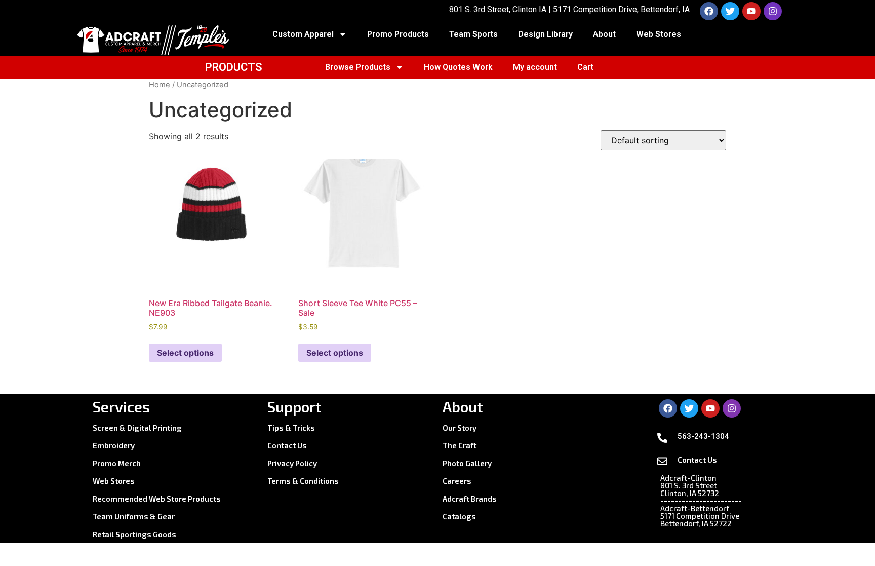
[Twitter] (730, 11)
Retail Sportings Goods (134, 534)
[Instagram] (773, 11)
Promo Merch (117, 463)
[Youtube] (751, 11)
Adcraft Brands (470, 498)
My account (535, 67)
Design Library (545, 34)
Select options (185, 353)
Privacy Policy (292, 463)
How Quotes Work (458, 67)
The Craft (459, 445)
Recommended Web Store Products (157, 498)
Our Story (459, 427)
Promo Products (398, 34)
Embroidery (114, 445)
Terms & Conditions (303, 480)
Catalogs (459, 516)
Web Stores (658, 34)
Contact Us (287, 445)
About (604, 34)
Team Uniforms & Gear (134, 516)
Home (159, 84)
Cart (585, 67)
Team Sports (473, 34)
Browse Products (357, 67)
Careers (457, 480)
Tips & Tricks (291, 427)
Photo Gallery (467, 463)
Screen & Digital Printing (137, 427)
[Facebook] (709, 11)
